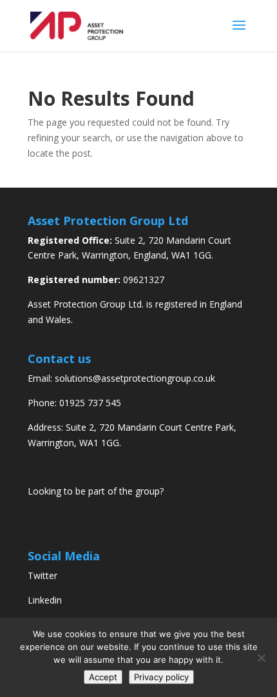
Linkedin (45, 600)
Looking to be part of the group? (96, 491)
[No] (260, 657)
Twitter (42, 575)
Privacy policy (161, 677)
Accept (103, 677)
